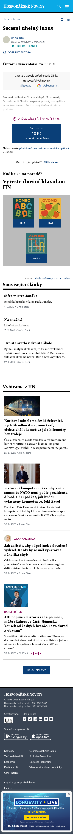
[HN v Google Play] (16, 736)
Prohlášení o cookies (40, 756)
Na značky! (13, 319)
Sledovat (25, 86)
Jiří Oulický (17, 37)
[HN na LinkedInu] (40, 719)
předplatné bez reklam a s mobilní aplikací (44, 148)
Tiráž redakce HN (13, 756)
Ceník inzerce (11, 773)
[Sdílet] (62, 19)
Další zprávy (36, 669)
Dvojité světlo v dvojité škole (28, 343)
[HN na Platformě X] (24, 719)
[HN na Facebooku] (30, 719)
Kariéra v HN (11, 767)
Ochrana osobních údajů (42, 751)
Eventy (8, 788)
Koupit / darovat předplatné (19, 782)
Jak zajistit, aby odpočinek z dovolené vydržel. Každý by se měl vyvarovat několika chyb (35, 550)
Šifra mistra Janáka (20, 296)
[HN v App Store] (40, 736)
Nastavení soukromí (40, 762)
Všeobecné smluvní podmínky (45, 767)
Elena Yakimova (24, 538)
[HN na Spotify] (46, 719)
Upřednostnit (50, 86)
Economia (9, 762)
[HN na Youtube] (51, 719)
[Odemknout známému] (68, 19)
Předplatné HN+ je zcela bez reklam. (52, 278)
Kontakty (9, 751)
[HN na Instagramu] (35, 719)
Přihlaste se (51, 162)
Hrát (23, 223)
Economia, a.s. (26, 699)
